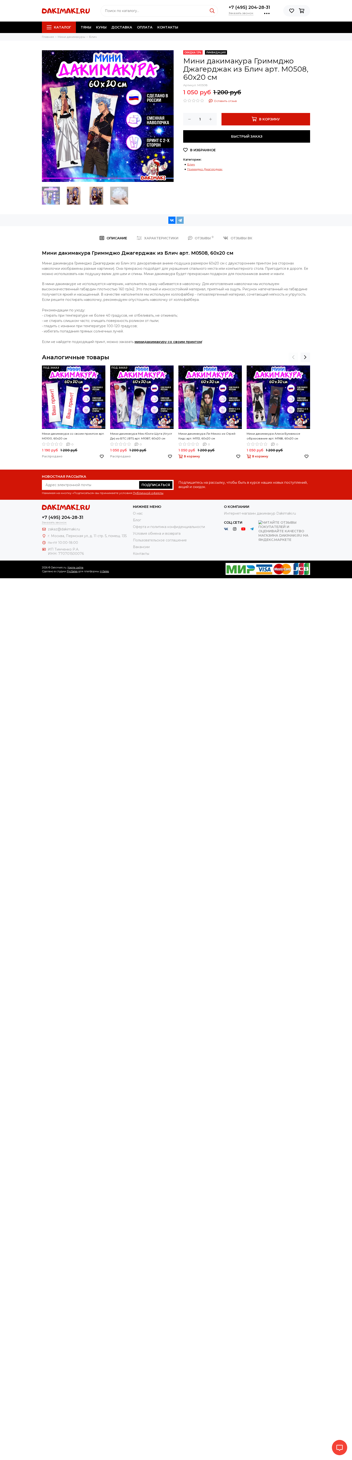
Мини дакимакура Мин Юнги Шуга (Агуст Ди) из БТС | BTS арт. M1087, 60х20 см (141, 436)
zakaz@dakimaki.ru (64, 529)
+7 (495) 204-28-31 (249, 7)
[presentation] (293, 357)
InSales (104, 571)
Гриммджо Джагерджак (204, 169)
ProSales (72, 571)
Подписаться (156, 485)
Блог (137, 520)
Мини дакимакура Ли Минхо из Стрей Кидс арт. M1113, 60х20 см (206, 436)
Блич (191, 164)
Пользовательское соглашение (160, 540)
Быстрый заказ (246, 136)
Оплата (145, 27)
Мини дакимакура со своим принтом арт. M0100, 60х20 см (73, 436)
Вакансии (141, 547)
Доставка (121, 27)
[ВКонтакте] (172, 220)
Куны (101, 27)
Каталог (62, 27)
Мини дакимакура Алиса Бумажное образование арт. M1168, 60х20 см (273, 436)
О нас (138, 513)
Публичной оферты (148, 493)
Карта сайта (75, 567)
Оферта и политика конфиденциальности (169, 527)
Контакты (167, 27)
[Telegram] (180, 220)
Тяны (86, 27)
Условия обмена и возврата (157, 533)
